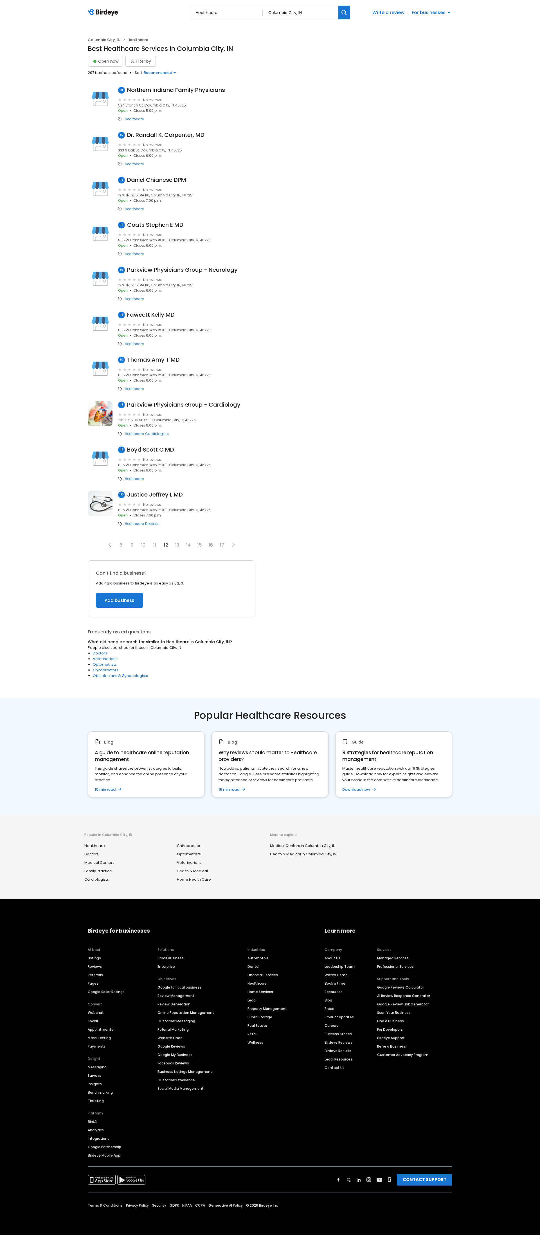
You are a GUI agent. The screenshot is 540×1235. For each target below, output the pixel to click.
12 (166, 545)
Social (93, 1021)
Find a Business (390, 1021)
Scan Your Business (394, 1012)
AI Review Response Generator (403, 995)
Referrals (95, 975)
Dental (253, 966)
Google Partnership (104, 1147)
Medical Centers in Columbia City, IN (303, 845)
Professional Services (395, 966)
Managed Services (393, 958)
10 (143, 545)
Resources (334, 991)
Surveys (94, 1075)
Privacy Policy (137, 1205)
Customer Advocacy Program (402, 1054)
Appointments (100, 1029)
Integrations (98, 1138)
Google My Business (175, 1054)
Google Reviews (171, 1046)
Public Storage (260, 1017)
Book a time (335, 983)
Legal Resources (338, 1059)
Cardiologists (157, 434)
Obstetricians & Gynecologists (120, 675)
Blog (328, 1000)
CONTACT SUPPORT (424, 1179)
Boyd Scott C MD (150, 449)
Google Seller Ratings (106, 991)
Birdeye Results (338, 1050)
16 (211, 545)
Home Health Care (194, 879)
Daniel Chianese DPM (156, 179)
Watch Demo (336, 975)
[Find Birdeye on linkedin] (358, 1180)
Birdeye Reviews (338, 1042)
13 (177, 545)
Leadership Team (340, 966)
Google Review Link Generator (403, 1004)
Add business (119, 600)
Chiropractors (105, 670)
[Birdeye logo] (104, 13)
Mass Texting (99, 1037)
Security (159, 1205)
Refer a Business (391, 1046)
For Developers (390, 1029)
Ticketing (96, 1100)
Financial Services (263, 975)
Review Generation (174, 1004)
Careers (331, 1025)
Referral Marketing (173, 1029)
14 (188, 545)
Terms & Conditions (105, 1205)
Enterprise (166, 966)
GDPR (174, 1205)
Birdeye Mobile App (104, 1155)
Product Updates (339, 1017)
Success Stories (338, 1034)
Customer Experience (176, 1080)
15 (199, 545)
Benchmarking (100, 1092)
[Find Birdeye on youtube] (379, 1180)
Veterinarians (105, 658)
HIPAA (187, 1205)
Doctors (151, 524)
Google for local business (179, 987)
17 (222, 545)
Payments (97, 1046)
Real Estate (257, 1025)
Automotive (258, 958)
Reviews (95, 966)
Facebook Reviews (173, 1063)
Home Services (260, 991)
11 (154, 545)
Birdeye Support (391, 1037)
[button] (109, 545)
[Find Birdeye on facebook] (338, 1180)
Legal (252, 1000)
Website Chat (170, 1037)
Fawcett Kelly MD (151, 314)
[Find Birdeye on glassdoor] (389, 1180)
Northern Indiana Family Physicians (176, 90)
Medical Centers (99, 862)
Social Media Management (181, 1088)
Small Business (171, 958)
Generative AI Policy (225, 1205)
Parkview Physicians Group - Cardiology (183, 404)
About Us (332, 958)
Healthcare (134, 119)
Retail (252, 1034)
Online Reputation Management (186, 1012)
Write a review (388, 12)
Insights (95, 1084)
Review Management (176, 995)
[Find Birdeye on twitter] (348, 1180)
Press (329, 1008)
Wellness (255, 1042)
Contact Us (335, 1067)
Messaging (97, 1067)
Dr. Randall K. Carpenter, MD (165, 135)
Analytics (96, 1130)
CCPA (200, 1205)
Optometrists (105, 664)
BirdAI (92, 1121)
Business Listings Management (185, 1071)
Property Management (267, 1008)
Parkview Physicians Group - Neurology (182, 269)
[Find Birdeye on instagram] (368, 1180)
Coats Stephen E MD (155, 224)
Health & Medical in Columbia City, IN (303, 854)
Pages (93, 983)
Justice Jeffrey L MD (155, 494)
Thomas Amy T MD (153, 359)
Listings (94, 958)
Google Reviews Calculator (400, 987)
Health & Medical (192, 871)
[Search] (344, 12)
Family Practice (98, 871)
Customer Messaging (176, 1021)
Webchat (96, 1012)
